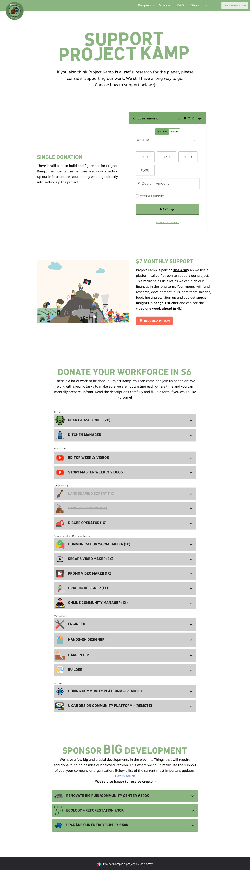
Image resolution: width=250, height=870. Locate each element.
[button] (144, 5)
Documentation (235, 5)
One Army (181, 270)
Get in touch (125, 776)
